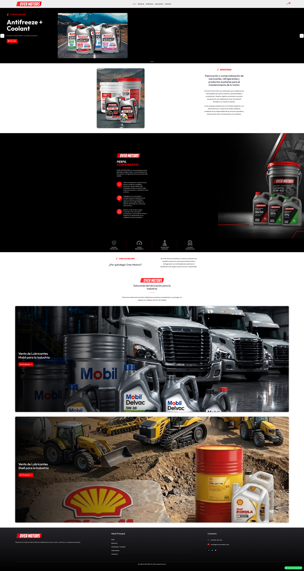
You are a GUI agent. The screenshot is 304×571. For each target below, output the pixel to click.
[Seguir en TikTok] (212, 550)
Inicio (134, 4)
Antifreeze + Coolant (118, 547)
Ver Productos (25, 364)
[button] (150, 61)
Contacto (168, 4)
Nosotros (141, 4)
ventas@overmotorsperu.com (220, 544)
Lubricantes (159, 4)
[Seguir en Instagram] (215, 550)
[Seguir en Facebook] (209, 550)
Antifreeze (149, 4)
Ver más (13, 43)
